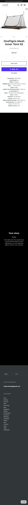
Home (5, 398)
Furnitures (6, 424)
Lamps (5, 426)
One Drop (6, 399)
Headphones (6, 409)
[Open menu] (25, 5)
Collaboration (7, 429)
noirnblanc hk (15, 48)
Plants (5, 422)
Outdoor (5, 420)
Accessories (6, 414)
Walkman (6, 411)
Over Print (6, 401)
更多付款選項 (14, 73)
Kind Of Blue (6, 405)
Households (6, 418)
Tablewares (6, 416)
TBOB (5, 403)
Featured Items (7, 413)
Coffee (5, 428)
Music (5, 407)
